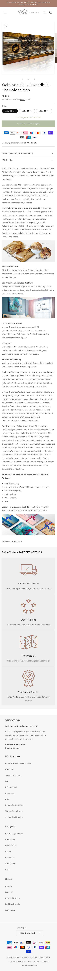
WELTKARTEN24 (17, 957)
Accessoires (10, 863)
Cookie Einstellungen (14, 817)
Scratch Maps (11, 845)
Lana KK (8, 892)
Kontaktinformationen (30, 965)
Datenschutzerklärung (15, 805)
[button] (5, 12)
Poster (8, 851)
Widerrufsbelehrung (14, 811)
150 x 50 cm (44, 111)
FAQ (7, 781)
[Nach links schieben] (23, 79)
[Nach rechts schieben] (34, 79)
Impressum (10, 793)
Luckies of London (13, 904)
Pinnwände (10, 839)
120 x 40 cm (10, 111)
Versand (22, 99)
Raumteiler (10, 857)
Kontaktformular (12, 748)
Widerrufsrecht (45, 957)
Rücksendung (11, 787)
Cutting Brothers (12, 898)
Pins (7, 869)
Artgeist (8, 886)
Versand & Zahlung (13, 775)
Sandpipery (10, 910)
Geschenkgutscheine (14, 833)
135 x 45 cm (27, 111)
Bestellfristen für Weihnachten (18, 763)
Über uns (9, 769)
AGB (7, 799)
